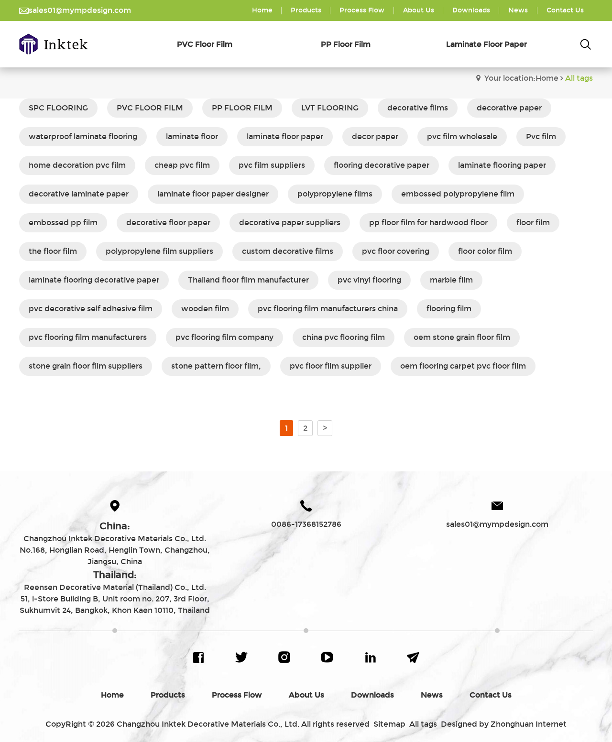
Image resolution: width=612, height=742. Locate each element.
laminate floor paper (285, 136)
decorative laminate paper (79, 193)
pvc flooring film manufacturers (88, 337)
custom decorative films (287, 251)
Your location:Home (521, 78)
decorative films (417, 107)
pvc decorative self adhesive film (91, 308)
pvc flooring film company (224, 337)
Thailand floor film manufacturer (248, 279)
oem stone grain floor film (462, 337)
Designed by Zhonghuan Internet (504, 724)
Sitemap (389, 724)
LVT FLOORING (330, 107)
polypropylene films (334, 193)
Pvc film (541, 136)
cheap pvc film (182, 165)
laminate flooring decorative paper (94, 279)
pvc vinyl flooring (369, 279)
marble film (451, 279)
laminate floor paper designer (213, 193)
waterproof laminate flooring (83, 136)
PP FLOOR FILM (242, 107)
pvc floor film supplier (331, 366)
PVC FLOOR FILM (150, 107)
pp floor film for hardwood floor (428, 222)
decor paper (375, 136)
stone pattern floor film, (216, 366)
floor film (533, 222)
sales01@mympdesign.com (80, 10)
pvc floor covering (395, 251)
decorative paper (509, 107)
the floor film (53, 251)
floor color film (485, 251)
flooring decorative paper (381, 165)
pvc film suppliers (272, 165)
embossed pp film (63, 222)
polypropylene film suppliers (159, 251)
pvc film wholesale (462, 136)
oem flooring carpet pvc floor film (463, 366)
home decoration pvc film (77, 165)
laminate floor (192, 136)
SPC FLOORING (58, 107)
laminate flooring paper (502, 165)
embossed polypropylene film (457, 193)
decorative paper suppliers (289, 222)
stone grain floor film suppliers (85, 366)
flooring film (448, 308)
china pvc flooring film (343, 337)
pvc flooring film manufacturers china (328, 308)
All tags (423, 724)
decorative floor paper (168, 222)
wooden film (205, 308)
